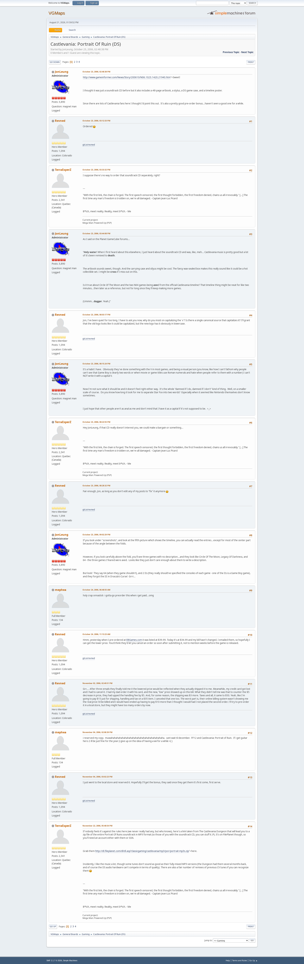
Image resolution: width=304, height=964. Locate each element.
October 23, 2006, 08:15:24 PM (96, 363)
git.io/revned (89, 144)
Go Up (53, 926)
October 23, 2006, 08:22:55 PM (96, 422)
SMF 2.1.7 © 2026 (54, 960)
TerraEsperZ (63, 170)
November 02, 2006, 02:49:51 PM (97, 683)
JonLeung (61, 72)
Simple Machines (70, 960)
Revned (60, 121)
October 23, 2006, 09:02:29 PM (96, 534)
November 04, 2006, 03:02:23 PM (97, 776)
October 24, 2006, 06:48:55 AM (96, 589)
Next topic (247, 52)
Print (251, 62)
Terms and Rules (239, 960)
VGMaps (57, 13)
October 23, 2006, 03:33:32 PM (96, 169)
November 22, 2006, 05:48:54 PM (97, 825)
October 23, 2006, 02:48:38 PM (96, 71)
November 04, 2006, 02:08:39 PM (97, 732)
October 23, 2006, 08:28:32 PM (96, 485)
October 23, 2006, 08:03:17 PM (96, 314)
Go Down (55, 62)
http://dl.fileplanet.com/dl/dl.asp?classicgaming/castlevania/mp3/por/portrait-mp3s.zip (142, 851)
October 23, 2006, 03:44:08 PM (96, 233)
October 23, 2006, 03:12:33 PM (96, 120)
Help (228, 960)
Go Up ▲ (253, 960)
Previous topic (231, 52)
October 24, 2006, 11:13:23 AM (96, 634)
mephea (60, 590)
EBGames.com (134, 639)
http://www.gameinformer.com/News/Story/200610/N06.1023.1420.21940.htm (126, 77)
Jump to (208, 940)
